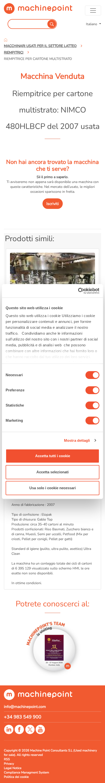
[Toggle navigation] (93, 10)
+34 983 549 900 (22, 717)
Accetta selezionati (52, 472)
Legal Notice (12, 768)
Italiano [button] (92, 24)
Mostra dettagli (77, 440)
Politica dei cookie (16, 777)
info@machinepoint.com (25, 706)
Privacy (9, 763)
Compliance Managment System (26, 772)
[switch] (92, 390)
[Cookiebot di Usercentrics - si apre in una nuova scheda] (78, 291)
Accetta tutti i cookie (52, 456)
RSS (7, 759)
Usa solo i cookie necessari (52, 488)
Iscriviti (52, 203)
